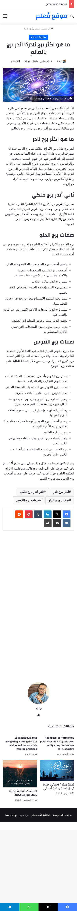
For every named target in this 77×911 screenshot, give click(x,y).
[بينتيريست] (29, 514)
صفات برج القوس (27, 500)
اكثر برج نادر (61, 492)
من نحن (24, 814)
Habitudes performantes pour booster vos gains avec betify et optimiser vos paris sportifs (57, 743)
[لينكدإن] (48, 514)
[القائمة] (5, 17)
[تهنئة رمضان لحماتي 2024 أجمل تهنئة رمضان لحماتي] (57, 770)
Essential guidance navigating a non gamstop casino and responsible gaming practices (21, 743)
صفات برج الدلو (59, 500)
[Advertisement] (38, 64)
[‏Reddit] (19, 514)
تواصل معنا (11, 814)
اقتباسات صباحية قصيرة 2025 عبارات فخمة (23, 793)
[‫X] (57, 514)
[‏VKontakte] (66, 523)
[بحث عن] (72, 17)
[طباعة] (48, 523)
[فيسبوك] (66, 514)
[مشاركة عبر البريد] (57, 523)
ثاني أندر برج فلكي (32, 492)
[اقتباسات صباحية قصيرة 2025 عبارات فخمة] (20, 773)
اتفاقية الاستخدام (40, 814)
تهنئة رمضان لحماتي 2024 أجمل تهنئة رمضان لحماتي (58, 786)
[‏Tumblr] (38, 514)
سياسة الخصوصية (62, 814)
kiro (39, 708)
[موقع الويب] (38, 715)
